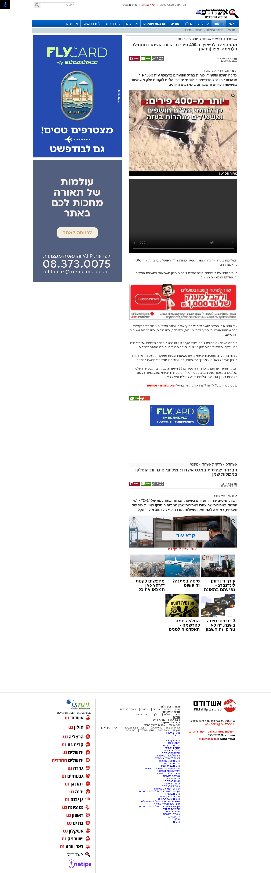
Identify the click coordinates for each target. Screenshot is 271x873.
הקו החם (131, 730)
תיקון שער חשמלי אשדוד (167, 803)
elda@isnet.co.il (208, 738)
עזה (214, 71)
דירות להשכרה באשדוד (167, 758)
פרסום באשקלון (171, 763)
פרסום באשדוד (171, 793)
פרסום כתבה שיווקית (169, 798)
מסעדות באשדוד (171, 753)
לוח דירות (113, 23)
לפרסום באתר (129, 4)
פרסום (176, 821)
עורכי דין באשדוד (171, 786)
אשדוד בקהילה (170, 706)
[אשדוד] (217, 19)
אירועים (132, 23)
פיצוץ (220, 71)
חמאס (227, 71)
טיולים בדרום (173, 811)
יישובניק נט (173, 742)
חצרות (167, 709)
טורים (175, 23)
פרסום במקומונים (171, 745)
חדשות (219, 23)
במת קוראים (158, 719)
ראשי (232, 23)
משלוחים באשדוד (170, 750)
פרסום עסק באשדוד (169, 760)
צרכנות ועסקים (154, 23)
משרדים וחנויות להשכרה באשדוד (162, 768)
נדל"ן (188, 23)
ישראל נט (175, 735)
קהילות (203, 23)
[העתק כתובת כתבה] (157, 59)
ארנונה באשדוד (171, 783)
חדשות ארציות (215, 30)
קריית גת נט (173, 816)
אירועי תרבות (173, 727)
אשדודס (231, 39)
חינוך (177, 709)
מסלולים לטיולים (171, 809)
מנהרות (206, 71)
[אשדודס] (210, 711)
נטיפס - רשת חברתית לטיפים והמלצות (160, 801)
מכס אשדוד (219, 496)
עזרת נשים (163, 730)
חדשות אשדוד (212, 39)
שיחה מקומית (109, 727)
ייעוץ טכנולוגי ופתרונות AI (167, 770)
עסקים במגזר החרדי (154, 725)
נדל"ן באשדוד (172, 732)
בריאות (156, 709)
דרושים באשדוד (171, 778)
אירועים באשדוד (171, 775)
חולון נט (175, 819)
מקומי (231, 30)
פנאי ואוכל (156, 727)
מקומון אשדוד (172, 747)
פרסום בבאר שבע (170, 765)
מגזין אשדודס (147, 730)
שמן (228, 496)
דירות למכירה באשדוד (168, 755)
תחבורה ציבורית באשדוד (134, 727)
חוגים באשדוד (172, 781)
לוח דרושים (91, 23)
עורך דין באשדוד (171, 814)
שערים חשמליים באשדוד (166, 788)
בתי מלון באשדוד (171, 740)
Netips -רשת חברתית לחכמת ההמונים (159, 791)
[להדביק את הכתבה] (144, 399)
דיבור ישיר (174, 719)
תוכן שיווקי (174, 725)
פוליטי (199, 30)
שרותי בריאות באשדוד (168, 773)
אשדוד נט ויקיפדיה (169, 796)
